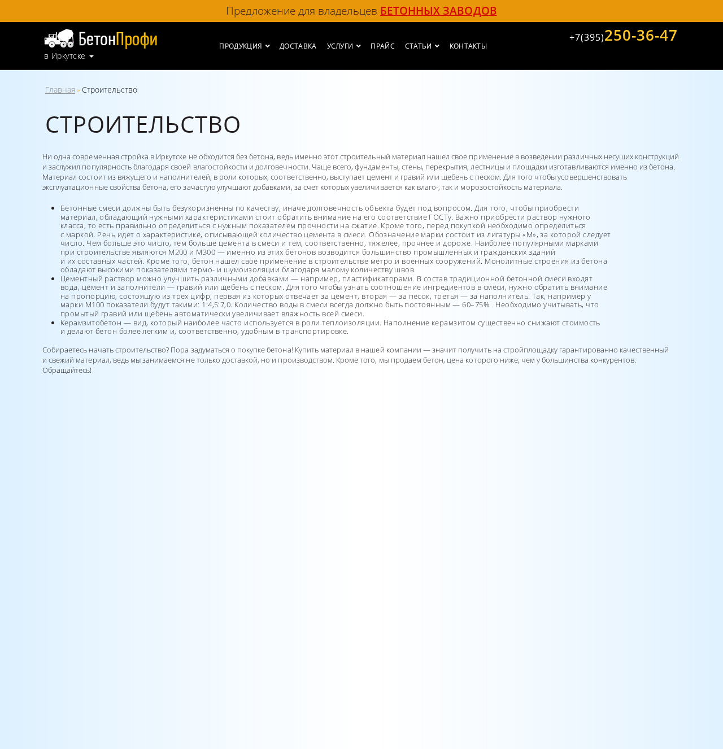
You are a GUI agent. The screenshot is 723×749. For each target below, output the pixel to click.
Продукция (240, 46)
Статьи (418, 46)
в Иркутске (64, 56)
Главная (60, 89)
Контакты (468, 46)
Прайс (383, 46)
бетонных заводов (438, 10)
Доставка (298, 46)
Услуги (340, 46)
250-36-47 (623, 35)
